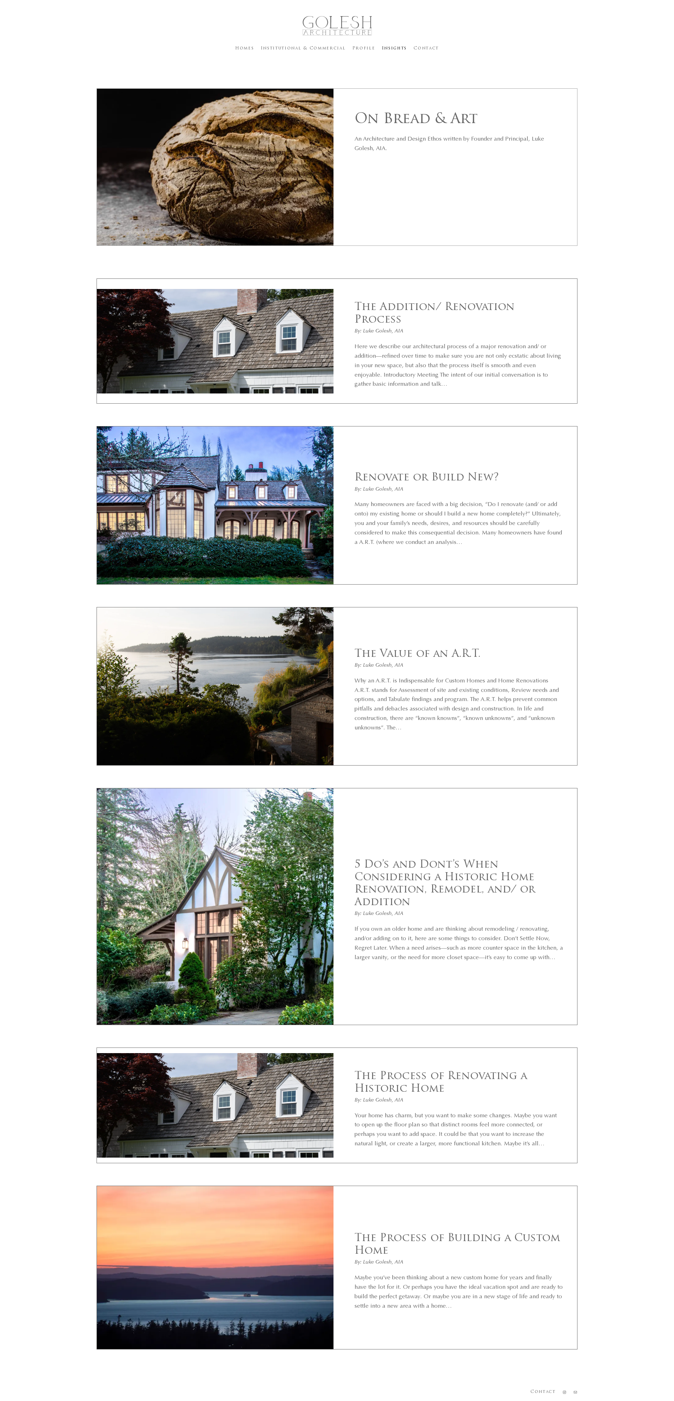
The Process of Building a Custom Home (457, 1244)
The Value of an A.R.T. (418, 654)
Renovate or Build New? (427, 478)
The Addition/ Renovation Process (435, 313)
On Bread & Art (416, 120)
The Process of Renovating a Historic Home (441, 1082)
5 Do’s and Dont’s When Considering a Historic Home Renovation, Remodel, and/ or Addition (445, 884)
